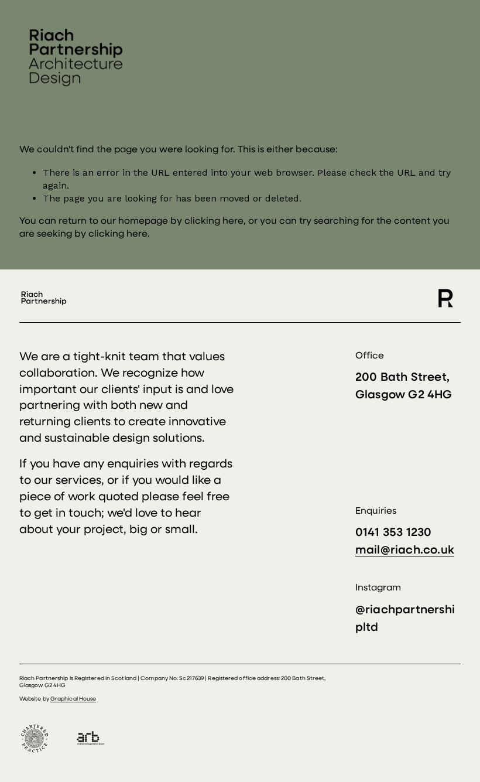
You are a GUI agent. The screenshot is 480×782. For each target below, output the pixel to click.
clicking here (214, 221)
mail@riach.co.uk (404, 550)
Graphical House (73, 699)
